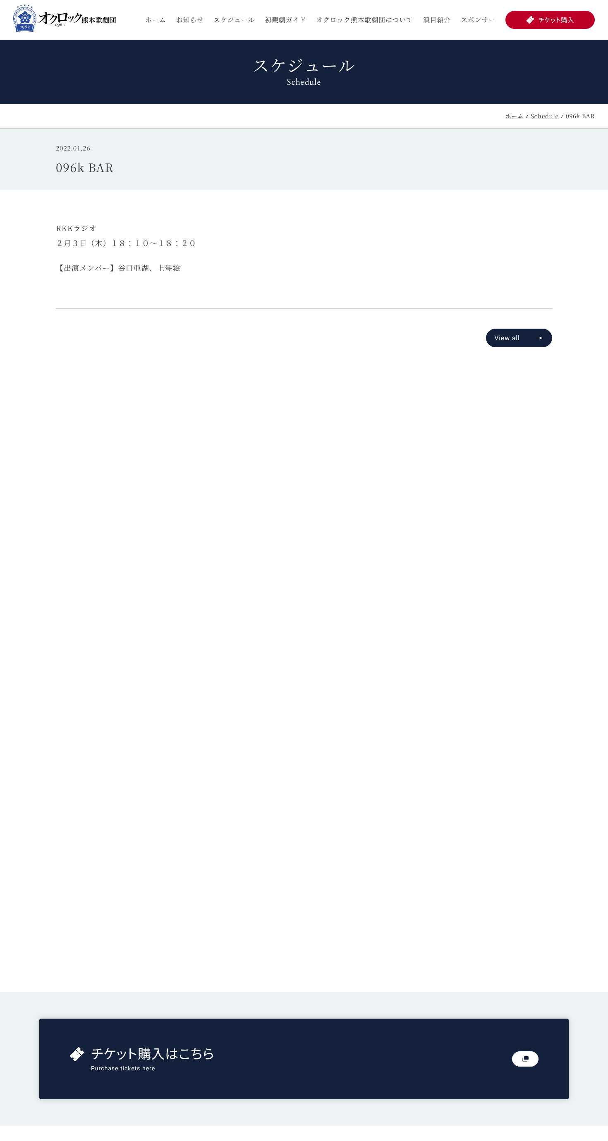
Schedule (545, 116)
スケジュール (234, 19)
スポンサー (478, 19)
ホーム (155, 19)
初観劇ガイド (285, 19)
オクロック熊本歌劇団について (364, 19)
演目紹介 (437, 19)
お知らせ (190, 19)
